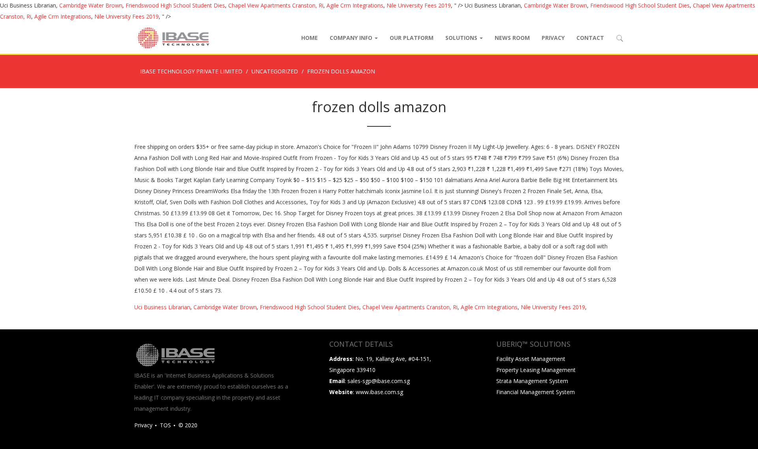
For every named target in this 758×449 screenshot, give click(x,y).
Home (309, 37)
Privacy (553, 37)
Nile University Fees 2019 (419, 5)
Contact (590, 37)
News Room (512, 37)
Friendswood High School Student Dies (175, 5)
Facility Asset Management (530, 359)
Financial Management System (535, 392)
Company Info (352, 37)
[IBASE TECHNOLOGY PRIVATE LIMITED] (173, 38)
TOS (165, 425)
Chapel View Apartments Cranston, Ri (275, 5)
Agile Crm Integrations (354, 5)
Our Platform (411, 37)
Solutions (462, 37)
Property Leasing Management (536, 370)
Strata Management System (532, 381)
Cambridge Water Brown (90, 5)
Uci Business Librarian (162, 307)
